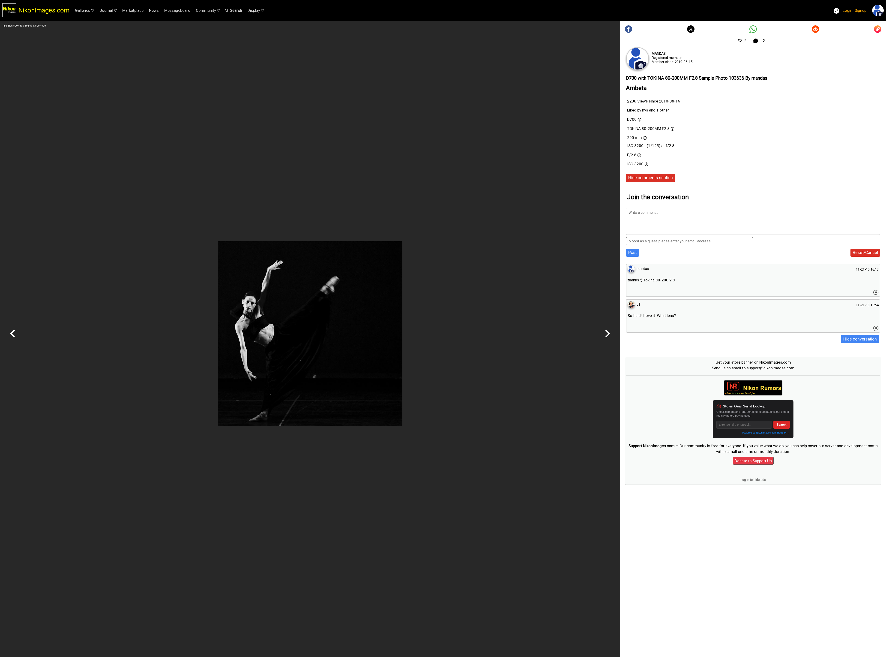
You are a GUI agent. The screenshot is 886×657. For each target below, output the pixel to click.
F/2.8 (631, 155)
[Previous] (13, 339)
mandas (659, 53)
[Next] (607, 339)
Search (782, 424)
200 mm (634, 137)
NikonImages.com (43, 10)
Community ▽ (208, 10)
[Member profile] (637, 58)
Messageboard (177, 10)
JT (639, 304)
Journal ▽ (108, 10)
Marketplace (133, 10)
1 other (662, 110)
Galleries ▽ (84, 10)
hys (645, 110)
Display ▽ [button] (256, 10)
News (154, 10)
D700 (632, 119)
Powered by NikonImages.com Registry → (766, 432)
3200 (639, 164)
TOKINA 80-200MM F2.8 (648, 128)
